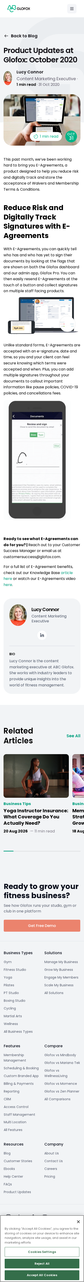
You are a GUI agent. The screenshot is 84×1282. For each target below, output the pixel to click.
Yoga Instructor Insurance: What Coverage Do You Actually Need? (36, 817)
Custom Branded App (21, 1076)
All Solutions (53, 993)
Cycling (10, 1008)
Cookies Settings (42, 1252)
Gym (8, 962)
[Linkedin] (42, 635)
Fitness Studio (15, 969)
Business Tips (17, 803)
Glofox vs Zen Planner (61, 1091)
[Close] (78, 1222)
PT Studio (11, 993)
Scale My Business (59, 985)
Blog (7, 1153)
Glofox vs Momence (60, 1083)
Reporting (11, 1091)
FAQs (8, 1184)
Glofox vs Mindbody (60, 1055)
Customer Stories (18, 1161)
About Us (51, 1153)
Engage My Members (61, 977)
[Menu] (72, 8)
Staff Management (19, 1114)
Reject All (42, 1263)
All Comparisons (57, 1099)
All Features (13, 1129)
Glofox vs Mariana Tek (62, 1062)
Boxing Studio (14, 1000)
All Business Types (18, 1031)
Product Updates (17, 1192)
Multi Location (15, 1122)
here (8, 584)
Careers (50, 1168)
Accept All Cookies (42, 1275)
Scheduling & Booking (21, 1068)
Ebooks (9, 1168)
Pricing (49, 1176)
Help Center (13, 1176)
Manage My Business (61, 962)
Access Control (16, 1106)
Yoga (8, 977)
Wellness (11, 1023)
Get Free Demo (42, 925)
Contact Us (53, 1161)
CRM (7, 1099)
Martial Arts (13, 1016)
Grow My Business (58, 969)
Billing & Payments (19, 1083)
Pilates (9, 985)
